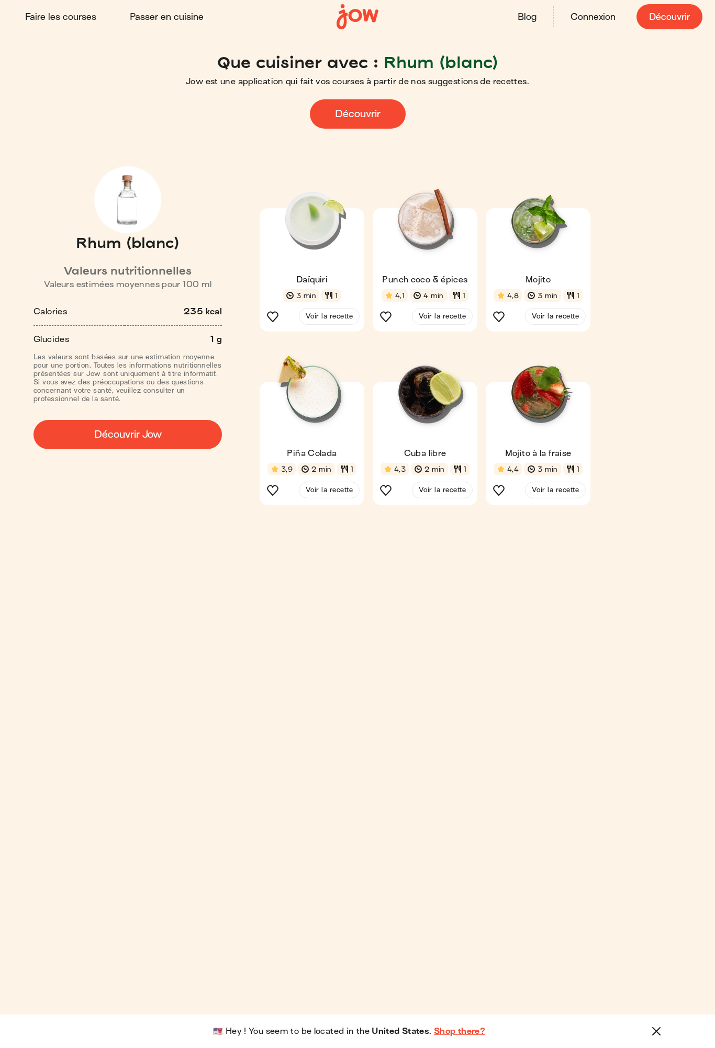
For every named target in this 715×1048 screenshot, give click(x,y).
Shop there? (459, 1031)
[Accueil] (357, 17)
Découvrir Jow (128, 434)
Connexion (593, 17)
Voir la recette (329, 316)
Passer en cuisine (167, 17)
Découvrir (669, 17)
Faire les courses (60, 17)
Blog (527, 17)
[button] (312, 258)
